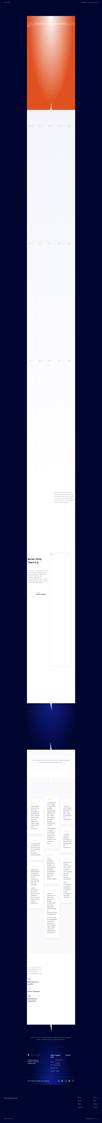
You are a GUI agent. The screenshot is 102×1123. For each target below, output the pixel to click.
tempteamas (7, 2)
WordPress (95, 1118)
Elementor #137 (93, 2)
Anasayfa (84, 2)
